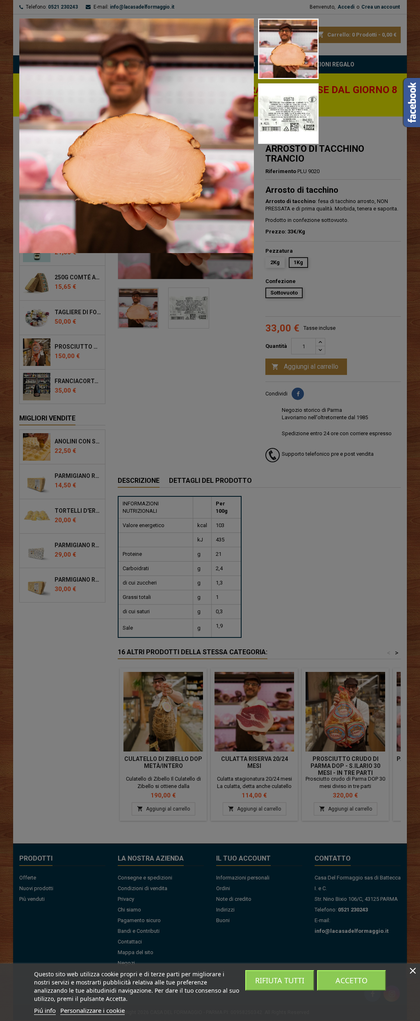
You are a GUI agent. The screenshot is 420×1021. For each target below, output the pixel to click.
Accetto (352, 980)
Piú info (45, 1010)
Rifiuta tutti (279, 980)
